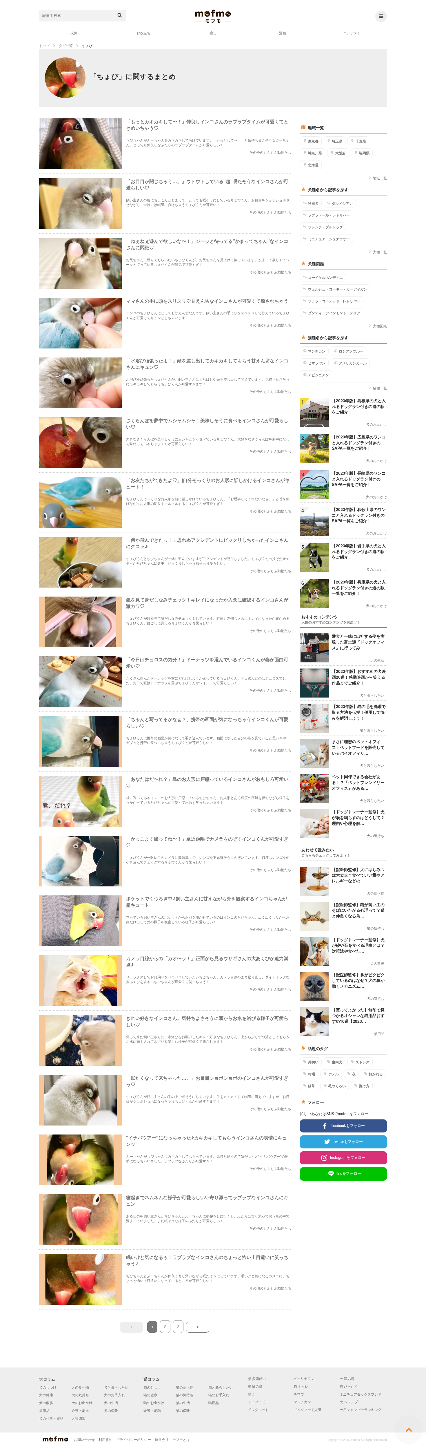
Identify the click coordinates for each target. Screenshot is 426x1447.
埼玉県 (337, 141)
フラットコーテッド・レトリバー (334, 301)
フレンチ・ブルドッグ (325, 227)
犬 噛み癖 (347, 1378)
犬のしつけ (48, 1387)
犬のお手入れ (114, 1394)
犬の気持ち (80, 1394)
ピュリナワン (304, 1378)
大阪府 (340, 153)
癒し (213, 32)
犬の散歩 (46, 1402)
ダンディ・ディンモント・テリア (334, 312)
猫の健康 (150, 1394)
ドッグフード (258, 1409)
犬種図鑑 (380, 325)
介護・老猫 (152, 1410)
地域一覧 (380, 177)
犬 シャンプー (350, 1401)
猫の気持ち (184, 1394)
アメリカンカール (353, 363)
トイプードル (258, 1401)
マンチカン (316, 351)
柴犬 (251, 1394)
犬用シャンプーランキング (360, 1409)
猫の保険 (183, 1410)
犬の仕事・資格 (51, 1418)
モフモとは (181, 1439)
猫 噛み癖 (255, 1386)
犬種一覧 (380, 251)
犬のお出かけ (82, 1402)
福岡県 (364, 153)
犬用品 (44, 1410)
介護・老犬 (80, 1410)
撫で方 (364, 1085)
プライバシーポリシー (133, 1439)
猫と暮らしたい (220, 1387)
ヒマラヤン (316, 363)
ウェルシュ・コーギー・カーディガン (337, 289)
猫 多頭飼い (257, 1378)
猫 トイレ (301, 1386)
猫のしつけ (152, 1387)
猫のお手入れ (218, 1394)
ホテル (333, 1073)
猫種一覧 (380, 387)
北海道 (313, 164)
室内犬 (337, 1062)
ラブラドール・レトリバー (329, 215)
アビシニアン (318, 374)
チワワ (299, 1394)
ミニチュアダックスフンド (360, 1394)
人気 (73, 32)
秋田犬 (313, 203)
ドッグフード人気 (307, 1409)
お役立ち (143, 32)
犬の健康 (46, 1394)
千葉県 (361, 141)
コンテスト (352, 32)
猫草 (311, 1085)
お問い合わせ (84, 1439)
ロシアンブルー (351, 351)
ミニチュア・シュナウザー (329, 238)
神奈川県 (315, 153)
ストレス (362, 1062)
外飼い (313, 1062)
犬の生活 (111, 1402)
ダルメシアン (342, 203)
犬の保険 (111, 1410)
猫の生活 (183, 1402)
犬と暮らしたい (116, 1387)
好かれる (376, 1073)
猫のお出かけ (153, 1402)
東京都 (313, 141)
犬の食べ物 (80, 1387)
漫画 (282, 32)
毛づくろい (337, 1085)
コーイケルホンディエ (325, 277)
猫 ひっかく (349, 1386)
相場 (311, 1073)
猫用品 (213, 1402)
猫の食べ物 (184, 1387)
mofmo (213, 16)
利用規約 (105, 1439)
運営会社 (162, 1439)
